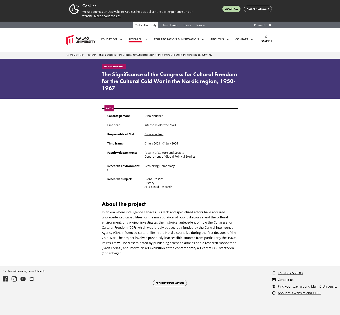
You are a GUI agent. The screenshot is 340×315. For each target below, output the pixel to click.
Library (187, 25)
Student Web (169, 25)
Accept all (231, 8)
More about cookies (107, 16)
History (149, 183)
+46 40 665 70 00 (290, 273)
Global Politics (153, 179)
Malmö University (145, 25)
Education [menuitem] (109, 39)
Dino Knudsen (153, 116)
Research (91, 54)
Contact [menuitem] (241, 39)
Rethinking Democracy (159, 166)
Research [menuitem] (135, 39)
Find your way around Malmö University (307, 286)
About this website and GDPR (299, 293)
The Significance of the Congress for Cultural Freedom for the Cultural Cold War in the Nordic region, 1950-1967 (155, 54)
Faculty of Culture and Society (164, 153)
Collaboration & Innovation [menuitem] (176, 39)
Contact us (286, 280)
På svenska (260, 25)
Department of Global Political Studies (170, 156)
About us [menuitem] (217, 39)
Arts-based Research (158, 187)
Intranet (200, 25)
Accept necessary (258, 8)
